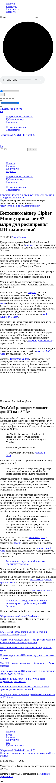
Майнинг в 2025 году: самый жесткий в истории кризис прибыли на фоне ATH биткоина (26, 603)
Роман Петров (18, 237)
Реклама (4, 755)
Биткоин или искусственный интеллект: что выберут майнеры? (26, 562)
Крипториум (12, 9)
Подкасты (11, 12)
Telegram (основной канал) (13, 616)
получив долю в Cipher (40, 340)
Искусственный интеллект (19, 116)
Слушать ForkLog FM (11, 108)
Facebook (27, 135)
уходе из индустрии (40, 590)
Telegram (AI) (6, 135)
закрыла (32, 292)
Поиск (3, 17)
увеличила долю (37, 537)
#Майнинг (34, 205)
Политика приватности (12, 753)
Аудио (9, 734)
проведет (29, 245)
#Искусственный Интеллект (14, 205)
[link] (8, 143)
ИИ (8, 742)
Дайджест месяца (15, 119)
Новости (10, 3)
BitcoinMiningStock (19, 359)
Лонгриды (11, 6)
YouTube (18, 135)
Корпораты (11, 122)
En (1, 111)
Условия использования (36, 753)
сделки (17, 543)
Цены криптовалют (16, 127)
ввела (3, 303)
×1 (2, 94)
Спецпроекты (13, 130)
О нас (52, 753)
